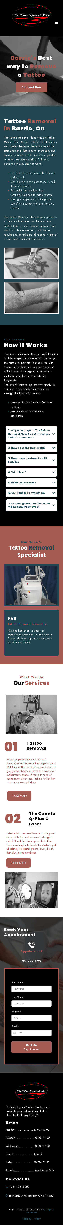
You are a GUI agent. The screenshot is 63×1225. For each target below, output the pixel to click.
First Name (17, 982)
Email (15, 1026)
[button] (56, 24)
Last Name (17, 997)
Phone (16, 1011)
